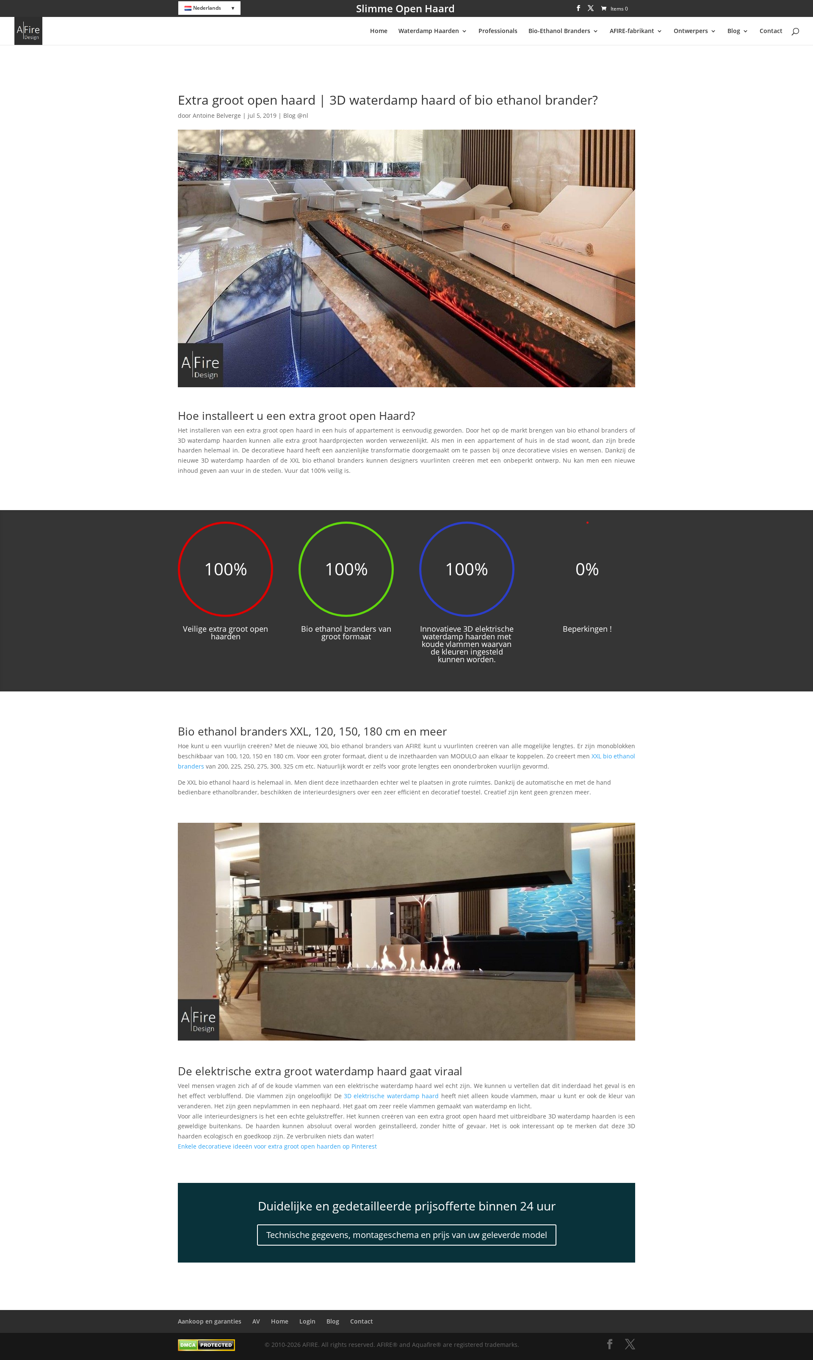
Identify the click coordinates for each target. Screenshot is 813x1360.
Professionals (497, 31)
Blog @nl (295, 115)
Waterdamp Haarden (428, 31)
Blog (733, 31)
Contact (771, 31)
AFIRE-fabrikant (632, 31)
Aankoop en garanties (209, 1321)
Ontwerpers (691, 31)
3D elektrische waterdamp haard (391, 1096)
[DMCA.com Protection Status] (206, 1349)
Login (307, 1321)
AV (256, 1321)
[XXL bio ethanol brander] (406, 1040)
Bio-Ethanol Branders (559, 31)
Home (378, 31)
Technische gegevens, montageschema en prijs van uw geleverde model (406, 1235)
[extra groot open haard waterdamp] (406, 387)
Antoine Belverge (217, 115)
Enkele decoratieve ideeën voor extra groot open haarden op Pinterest (277, 1146)
